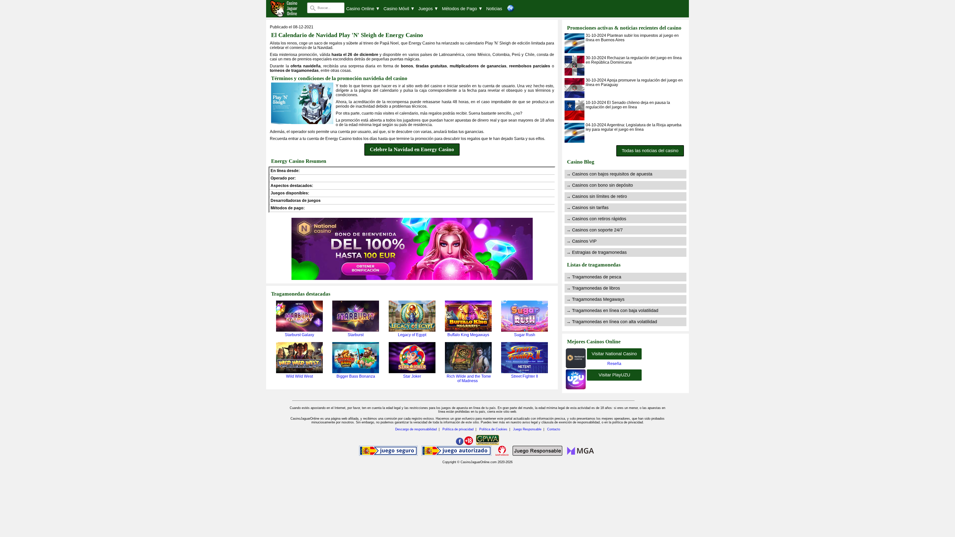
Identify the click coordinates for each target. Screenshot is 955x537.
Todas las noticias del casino (650, 150)
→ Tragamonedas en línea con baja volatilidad (612, 310)
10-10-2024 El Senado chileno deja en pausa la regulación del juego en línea (628, 104)
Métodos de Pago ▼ (462, 8)
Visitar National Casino (614, 353)
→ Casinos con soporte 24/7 (594, 229)
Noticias (494, 8)
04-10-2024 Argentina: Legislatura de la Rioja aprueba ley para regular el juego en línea (633, 127)
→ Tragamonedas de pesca (593, 276)
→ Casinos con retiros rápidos (596, 218)
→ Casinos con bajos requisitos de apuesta (609, 174)
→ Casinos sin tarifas (587, 207)
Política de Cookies (493, 429)
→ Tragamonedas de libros (593, 288)
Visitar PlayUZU (614, 374)
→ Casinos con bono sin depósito (599, 185)
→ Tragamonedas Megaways (595, 299)
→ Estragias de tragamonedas (596, 252)
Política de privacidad (458, 429)
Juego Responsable (527, 429)
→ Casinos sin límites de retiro (596, 196)
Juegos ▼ (428, 8)
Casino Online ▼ (363, 8)
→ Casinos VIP (581, 241)
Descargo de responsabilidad (416, 429)
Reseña (614, 363)
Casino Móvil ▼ (399, 8)
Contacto (553, 429)
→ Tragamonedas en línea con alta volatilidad (611, 321)
